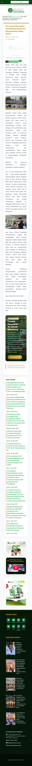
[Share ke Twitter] (13, 61)
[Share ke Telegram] (20, 61)
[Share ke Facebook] (10, 61)
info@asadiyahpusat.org (14, 743)
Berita (18, 16)
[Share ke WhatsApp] (16, 62)
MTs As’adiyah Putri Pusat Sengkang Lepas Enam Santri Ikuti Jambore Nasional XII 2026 (15, 460)
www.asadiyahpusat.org (14, 745)
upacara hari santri (19, 367)
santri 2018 (15, 365)
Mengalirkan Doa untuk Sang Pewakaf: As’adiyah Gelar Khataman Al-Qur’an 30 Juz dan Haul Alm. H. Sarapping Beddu (16, 387)
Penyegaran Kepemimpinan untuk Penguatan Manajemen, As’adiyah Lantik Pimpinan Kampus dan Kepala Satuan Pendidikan (15, 477)
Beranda (13, 16)
